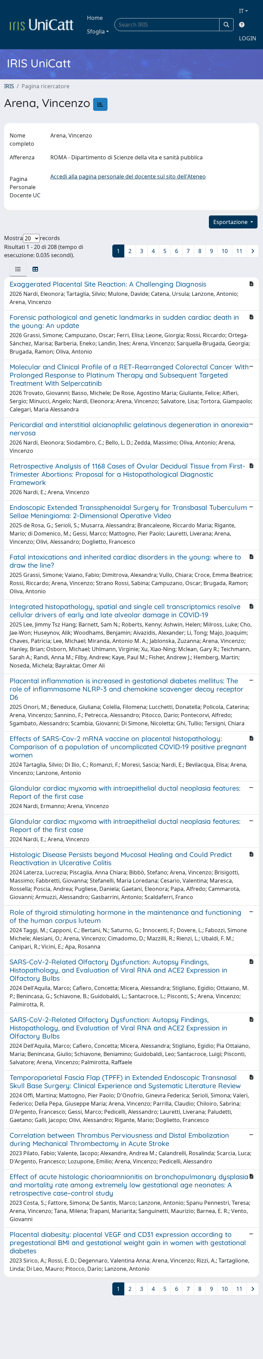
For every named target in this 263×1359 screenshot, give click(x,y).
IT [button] (241, 11)
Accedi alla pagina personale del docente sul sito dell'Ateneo (128, 176)
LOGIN (247, 38)
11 (239, 251)
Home (95, 18)
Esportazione (231, 222)
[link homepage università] (41, 24)
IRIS (9, 86)
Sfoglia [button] (96, 31)
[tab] (18, 269)
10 (225, 251)
